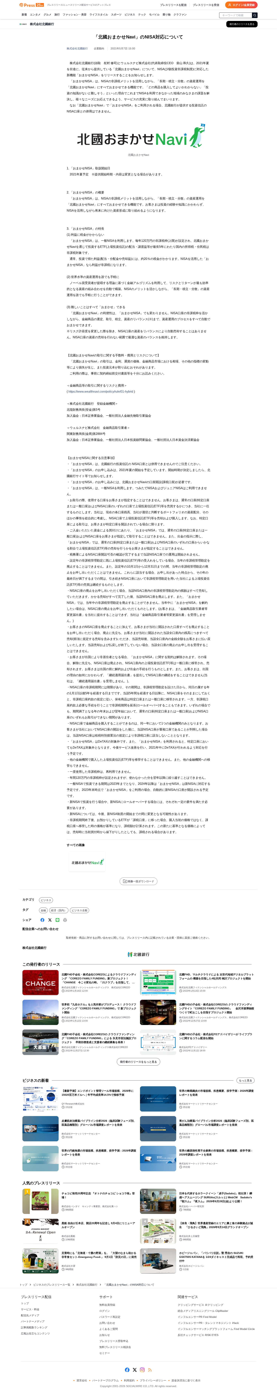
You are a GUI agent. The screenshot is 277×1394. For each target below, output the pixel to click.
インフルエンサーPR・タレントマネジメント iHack (208, 1322)
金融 (43, 910)
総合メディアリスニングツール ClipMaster (203, 1310)
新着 (24, 14)
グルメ (47, 14)
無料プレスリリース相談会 (115, 1347)
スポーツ (116, 14)
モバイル (154, 14)
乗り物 (167, 14)
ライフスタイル (99, 14)
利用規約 (129, 1380)
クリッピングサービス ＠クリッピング (200, 1304)
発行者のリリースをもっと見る (138, 1061)
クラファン (180, 14)
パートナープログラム (105, 1380)
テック (142, 14)
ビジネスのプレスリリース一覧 (51, 1284)
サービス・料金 (30, 1309)
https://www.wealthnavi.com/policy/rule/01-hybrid (100, 391)
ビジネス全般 (79, 910)
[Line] (57, 920)
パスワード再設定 (109, 1316)
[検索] (255, 15)
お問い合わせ (107, 1322)
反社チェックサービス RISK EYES (198, 1334)
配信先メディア (30, 1315)
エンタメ (35, 14)
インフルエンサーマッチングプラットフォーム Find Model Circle (216, 1328)
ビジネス (130, 14)
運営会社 (82, 1380)
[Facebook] (42, 920)
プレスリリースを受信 (206, 4)
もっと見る (245, 1080)
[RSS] (150, 1370)
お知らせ (104, 1334)
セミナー (104, 1353)
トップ (23, 1284)
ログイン (104, 1310)
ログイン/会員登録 (244, 4)
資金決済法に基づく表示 (185, 1380)
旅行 (57, 14)
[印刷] (65, 920)
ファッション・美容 (74, 14)
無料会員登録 (107, 1304)
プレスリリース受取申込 (113, 1341)
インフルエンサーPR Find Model (197, 1316)
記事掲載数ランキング (34, 1327)
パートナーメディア (33, 1321)
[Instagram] (142, 1370)
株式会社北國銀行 (77, 48)
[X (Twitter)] (50, 920)
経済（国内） (59, 910)
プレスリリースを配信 (173, 4)
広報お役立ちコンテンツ (35, 1333)
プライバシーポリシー (153, 1380)
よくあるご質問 (108, 1328)
